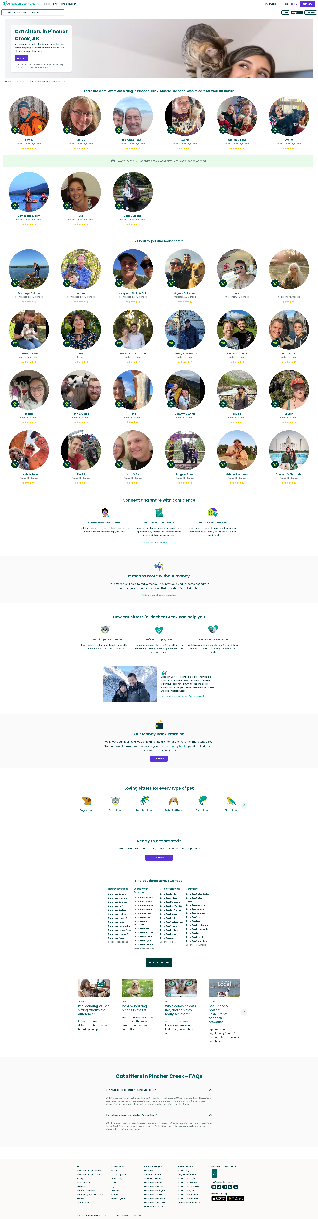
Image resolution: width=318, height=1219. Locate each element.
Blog (112, 1186)
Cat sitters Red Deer (117, 914)
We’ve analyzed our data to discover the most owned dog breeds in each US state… (137, 1023)
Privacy (137, 1215)
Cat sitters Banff (115, 906)
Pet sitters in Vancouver (154, 1202)
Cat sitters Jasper (116, 922)
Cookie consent (84, 1202)
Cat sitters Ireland (194, 937)
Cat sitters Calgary (117, 894)
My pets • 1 (297, 12)
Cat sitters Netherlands (197, 929)
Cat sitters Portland (169, 930)
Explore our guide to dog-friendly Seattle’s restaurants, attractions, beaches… (224, 1035)
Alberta (44, 81)
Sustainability (116, 1178)
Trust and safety (84, 1182)
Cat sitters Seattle (168, 926)
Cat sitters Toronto (143, 901)
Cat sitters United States (197, 894)
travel (212, 1001)
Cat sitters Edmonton (118, 898)
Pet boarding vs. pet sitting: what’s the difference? (93, 1010)
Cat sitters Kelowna (143, 917)
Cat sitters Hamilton (143, 932)
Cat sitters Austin (168, 938)
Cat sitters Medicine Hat (119, 926)
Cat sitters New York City (171, 906)
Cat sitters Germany (195, 913)
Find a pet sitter (50, 3)
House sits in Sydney (186, 1190)
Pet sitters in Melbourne (154, 1198)
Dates (285, 12)
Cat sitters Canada (195, 909)
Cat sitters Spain (194, 917)
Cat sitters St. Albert (117, 918)
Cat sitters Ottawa (143, 913)
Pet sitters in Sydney (153, 1194)
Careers (114, 1182)
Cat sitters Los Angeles (170, 910)
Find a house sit (68, 3)
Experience (311, 12)
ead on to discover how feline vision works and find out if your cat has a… (180, 1027)
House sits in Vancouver (188, 1198)
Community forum (119, 1174)
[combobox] (32, 12)
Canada (32, 81)
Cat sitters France (194, 921)
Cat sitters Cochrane (118, 910)
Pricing (80, 1178)
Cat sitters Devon (116, 938)
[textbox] (32, 12)
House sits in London (186, 1178)
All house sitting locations (189, 1202)
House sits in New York (187, 1182)
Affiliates (114, 1194)
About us (114, 1170)
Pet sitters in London (153, 1182)
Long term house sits (187, 1174)
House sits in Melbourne (188, 1194)
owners (82, 1001)
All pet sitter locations (153, 1206)
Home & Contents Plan (87, 1190)
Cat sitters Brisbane (169, 914)
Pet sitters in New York (153, 1186)
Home (8, 81)
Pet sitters (148, 1170)
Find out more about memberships (159, 595)
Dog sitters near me (153, 1178)
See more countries (196, 944)
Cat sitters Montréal (143, 905)
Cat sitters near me (152, 1174)
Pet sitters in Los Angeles (155, 1190)
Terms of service (121, 1215)
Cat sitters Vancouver (144, 897)
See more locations (118, 941)
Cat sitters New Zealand (197, 925)
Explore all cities (159, 962)
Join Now (307, 3)
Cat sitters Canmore (117, 902)
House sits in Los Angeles (188, 1186)
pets (124, 1001)
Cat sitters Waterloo (143, 936)
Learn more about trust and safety (159, 542)
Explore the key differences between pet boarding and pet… (93, 1025)
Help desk (81, 1186)
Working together (118, 1198)
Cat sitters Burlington (144, 944)
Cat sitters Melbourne (170, 902)
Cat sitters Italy (193, 933)
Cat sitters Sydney (168, 898)
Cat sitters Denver (168, 934)
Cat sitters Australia (195, 905)
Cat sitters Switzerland (196, 941)
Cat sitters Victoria (143, 909)
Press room (115, 1190)
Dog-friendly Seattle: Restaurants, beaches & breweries (218, 1014)
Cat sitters (20, 81)
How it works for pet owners (89, 1170)
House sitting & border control (90, 1194)
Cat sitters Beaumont (118, 934)
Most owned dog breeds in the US (134, 1008)
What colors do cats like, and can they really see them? (180, 1010)
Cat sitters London (168, 894)
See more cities (168, 941)
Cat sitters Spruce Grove (119, 930)
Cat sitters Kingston (143, 940)
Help (286, 3)
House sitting (183, 1170)
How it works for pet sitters (88, 1174)
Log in (294, 3)
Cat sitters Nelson (142, 928)
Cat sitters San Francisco (171, 922)
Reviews (80, 1198)
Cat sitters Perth (167, 918)
